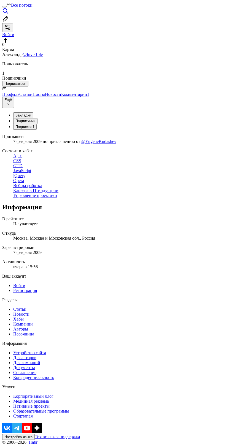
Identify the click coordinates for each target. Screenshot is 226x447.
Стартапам (23, 416)
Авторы (20, 329)
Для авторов (24, 357)
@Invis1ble (33, 54)
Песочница (23, 334)
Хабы (18, 319)
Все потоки (22, 5)
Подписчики (25, 121)
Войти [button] (8, 34)
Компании (23, 324)
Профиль (10, 94)
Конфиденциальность (33, 377)
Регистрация (25, 290)
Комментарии (75, 94)
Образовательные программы (41, 411)
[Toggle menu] (4, 6)
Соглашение (24, 372)
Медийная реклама (31, 401)
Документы (24, 367)
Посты (39, 94)
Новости (53, 94)
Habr (32, 442)
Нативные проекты (31, 406)
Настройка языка (18, 437)
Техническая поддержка (57, 436)
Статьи (26, 94)
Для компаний (26, 362)
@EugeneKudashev (98, 141)
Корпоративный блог (33, 396)
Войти (19, 285)
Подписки (24, 127)
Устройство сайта (29, 352)
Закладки (23, 115)
